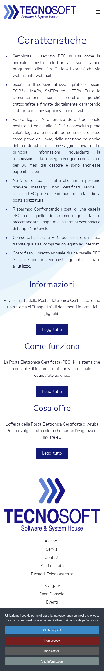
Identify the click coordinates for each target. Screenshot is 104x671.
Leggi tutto (52, 329)
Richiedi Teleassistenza (52, 574)
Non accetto (52, 640)
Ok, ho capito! (52, 630)
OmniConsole (52, 594)
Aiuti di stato (52, 566)
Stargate (52, 586)
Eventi (52, 602)
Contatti (52, 557)
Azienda (52, 541)
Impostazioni (52, 651)
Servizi (52, 549)
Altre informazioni (52, 661)
